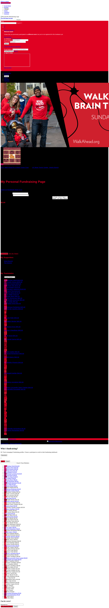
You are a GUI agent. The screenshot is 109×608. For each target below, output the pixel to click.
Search (18, 20)
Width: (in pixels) (6, 193)
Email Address (8, 40)
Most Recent (8, 261)
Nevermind (4, 455)
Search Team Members (23, 463)
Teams (6, 10)
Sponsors (6, 13)
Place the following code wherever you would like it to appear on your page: (26, 199)
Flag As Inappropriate (16, 443)
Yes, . (2, 461)
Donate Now (4, 253)
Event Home (7, 6)
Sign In (16, 51)
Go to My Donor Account (7, 18)
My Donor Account (16, 38)
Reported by (4, 604)
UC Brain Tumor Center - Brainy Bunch (45, 167)
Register (6, 7)
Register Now (12, 439)
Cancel (7, 461)
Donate (6, 9)
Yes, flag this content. (6, 606)
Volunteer (6, 12)
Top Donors (8, 263)
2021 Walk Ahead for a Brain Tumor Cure (15, 167)
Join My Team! (13, 254)
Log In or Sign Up (6, 3)
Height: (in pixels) (7, 195)
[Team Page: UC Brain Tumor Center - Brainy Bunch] (12, 164)
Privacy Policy (5, 443)
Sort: (2, 277)
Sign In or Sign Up (9, 30)
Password (7, 42)
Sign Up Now (7, 37)
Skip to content (5, 1)
